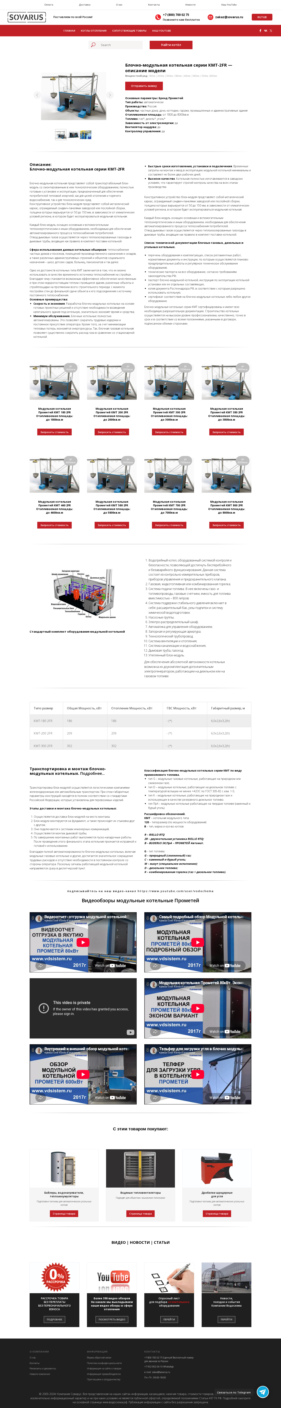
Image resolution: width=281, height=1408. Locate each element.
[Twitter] (271, 30)
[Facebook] (260, 30)
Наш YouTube (229, 4)
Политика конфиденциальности (104, 1363)
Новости (190, 4)
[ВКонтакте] (265, 30)
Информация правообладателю (104, 1374)
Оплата (48, 4)
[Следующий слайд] (110, 95)
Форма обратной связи (99, 1357)
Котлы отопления (93, 30)
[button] (54, 1304)
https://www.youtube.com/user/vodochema (176, 891)
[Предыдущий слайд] (37, 95)
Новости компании (40, 1374)
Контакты (154, 4)
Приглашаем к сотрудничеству (103, 1379)
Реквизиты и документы (43, 1368)
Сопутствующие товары (129, 30)
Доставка (84, 4)
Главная (69, 30)
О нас (119, 4)
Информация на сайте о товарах (104, 1368)
